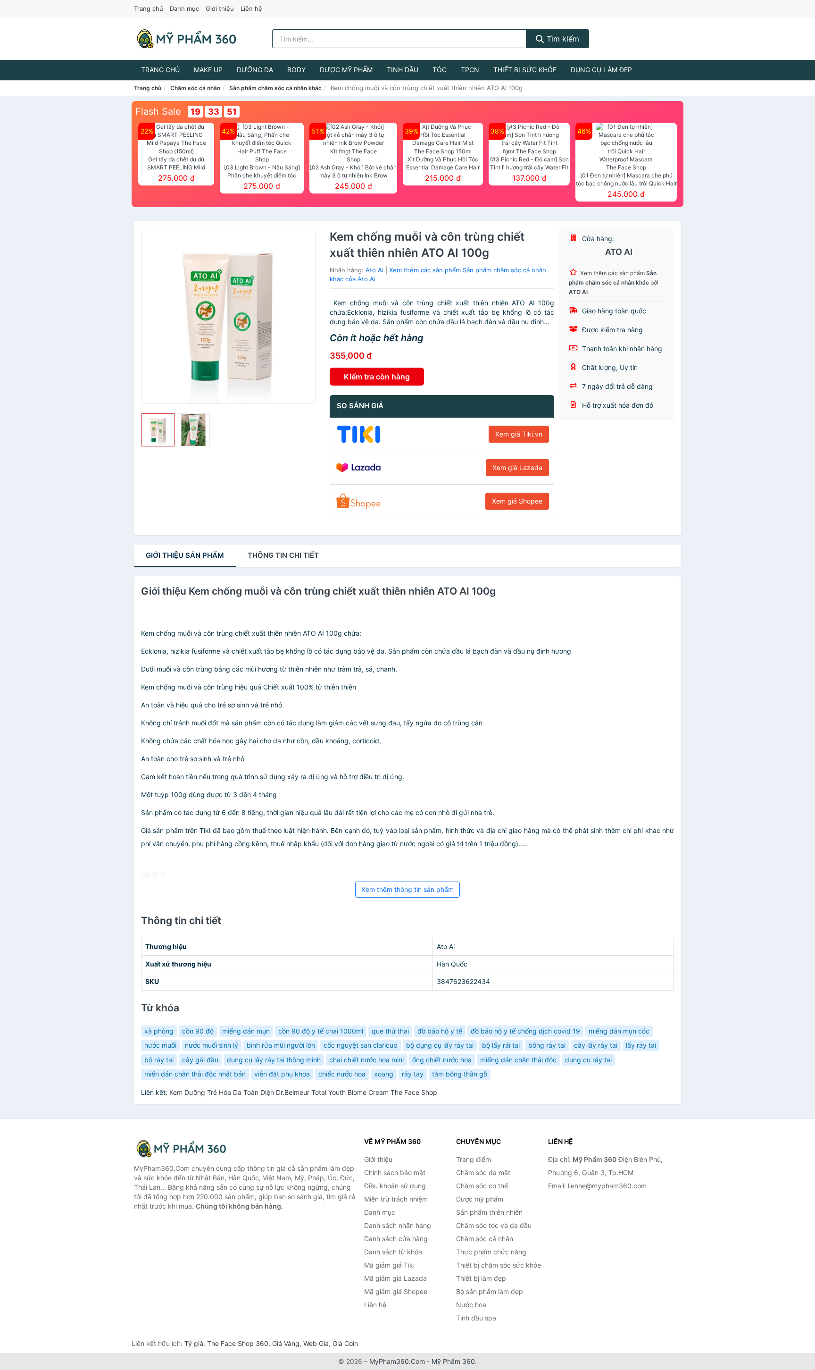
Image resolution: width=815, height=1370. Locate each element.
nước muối (160, 1045)
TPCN (470, 70)
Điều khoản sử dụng (395, 1186)
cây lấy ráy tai (595, 1045)
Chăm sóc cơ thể (482, 1186)
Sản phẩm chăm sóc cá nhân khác (275, 88)
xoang (383, 1074)
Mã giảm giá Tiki (389, 1265)
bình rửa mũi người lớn (281, 1045)
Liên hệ (251, 8)
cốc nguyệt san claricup (361, 1045)
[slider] (158, 429)
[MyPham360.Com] (186, 38)
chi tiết (283, 555)
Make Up (208, 70)
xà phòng (159, 1031)
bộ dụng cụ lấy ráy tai (440, 1045)
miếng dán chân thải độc (518, 1060)
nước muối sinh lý (211, 1045)
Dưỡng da (255, 70)
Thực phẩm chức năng (491, 1252)
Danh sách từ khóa (393, 1252)
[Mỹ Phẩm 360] (181, 1148)
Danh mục (184, 8)
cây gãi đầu (200, 1060)
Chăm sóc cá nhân (195, 88)
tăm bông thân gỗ (459, 1074)
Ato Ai (374, 270)
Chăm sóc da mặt (483, 1172)
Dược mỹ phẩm (346, 70)
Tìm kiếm (561, 38)
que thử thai (390, 1031)
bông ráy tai (547, 1045)
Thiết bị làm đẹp (481, 1278)
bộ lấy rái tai (501, 1045)
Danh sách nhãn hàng (397, 1225)
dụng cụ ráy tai (588, 1060)
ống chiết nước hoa (442, 1060)
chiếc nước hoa (342, 1074)
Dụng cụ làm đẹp (601, 70)
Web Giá (316, 1343)
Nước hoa (471, 1305)
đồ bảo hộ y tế (439, 1031)
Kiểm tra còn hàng (377, 376)
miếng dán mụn (246, 1031)
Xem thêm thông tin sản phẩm (407, 889)
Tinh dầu (402, 70)
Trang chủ (148, 8)
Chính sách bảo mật (394, 1172)
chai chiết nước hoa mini (366, 1060)
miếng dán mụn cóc (619, 1031)
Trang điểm (473, 1159)
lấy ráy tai (641, 1045)
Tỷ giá (193, 1343)
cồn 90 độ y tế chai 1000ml (320, 1031)
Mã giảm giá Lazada (395, 1278)
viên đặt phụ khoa (282, 1074)
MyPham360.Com (397, 1361)
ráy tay (413, 1074)
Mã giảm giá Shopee (395, 1291)
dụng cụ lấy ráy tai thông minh (274, 1060)
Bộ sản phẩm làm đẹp (489, 1291)
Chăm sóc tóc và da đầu (494, 1225)
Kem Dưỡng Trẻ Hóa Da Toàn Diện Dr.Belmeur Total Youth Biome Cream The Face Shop (303, 1092)
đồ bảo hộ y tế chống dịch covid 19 (525, 1031)
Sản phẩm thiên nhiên (489, 1212)
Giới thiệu (220, 8)
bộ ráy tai (159, 1060)
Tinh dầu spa (476, 1318)
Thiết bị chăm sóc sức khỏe (498, 1265)
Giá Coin (345, 1343)
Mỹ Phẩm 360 (453, 1361)
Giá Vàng (285, 1343)
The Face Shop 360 (237, 1343)
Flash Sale (158, 111)
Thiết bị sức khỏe (525, 70)
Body (296, 70)
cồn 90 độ (198, 1031)
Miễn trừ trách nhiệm (396, 1199)
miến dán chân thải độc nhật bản (195, 1074)
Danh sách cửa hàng (396, 1239)
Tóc (439, 70)
